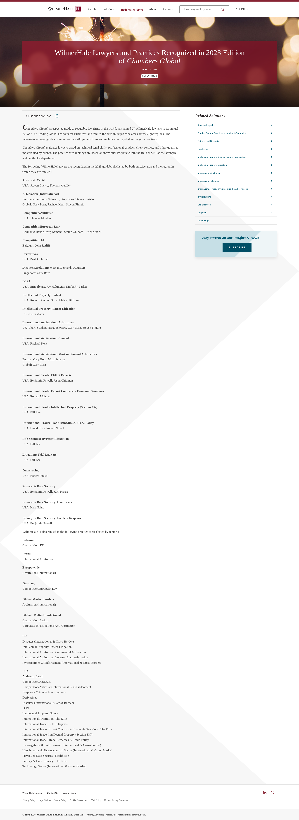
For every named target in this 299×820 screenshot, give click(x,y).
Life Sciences (204, 204)
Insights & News (132, 9)
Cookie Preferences (78, 800)
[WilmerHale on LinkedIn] (264, 792)
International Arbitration (209, 173)
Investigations (204, 197)
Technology (203, 220)
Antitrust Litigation (206, 125)
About (153, 9)
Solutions (109, 9)
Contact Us (52, 793)
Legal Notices (45, 800)
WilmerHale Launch (32, 793)
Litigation (202, 212)
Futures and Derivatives (209, 141)
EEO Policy (95, 800)
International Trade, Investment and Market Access (223, 189)
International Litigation (208, 181)
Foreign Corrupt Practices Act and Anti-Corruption (222, 133)
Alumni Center (70, 793)
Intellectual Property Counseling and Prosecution (222, 157)
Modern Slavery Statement (116, 800)
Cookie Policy (60, 800)
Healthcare (203, 149)
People (92, 9)
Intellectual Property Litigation (212, 165)
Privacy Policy (29, 800)
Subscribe (237, 247)
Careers (168, 9)
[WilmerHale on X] (272, 792)
